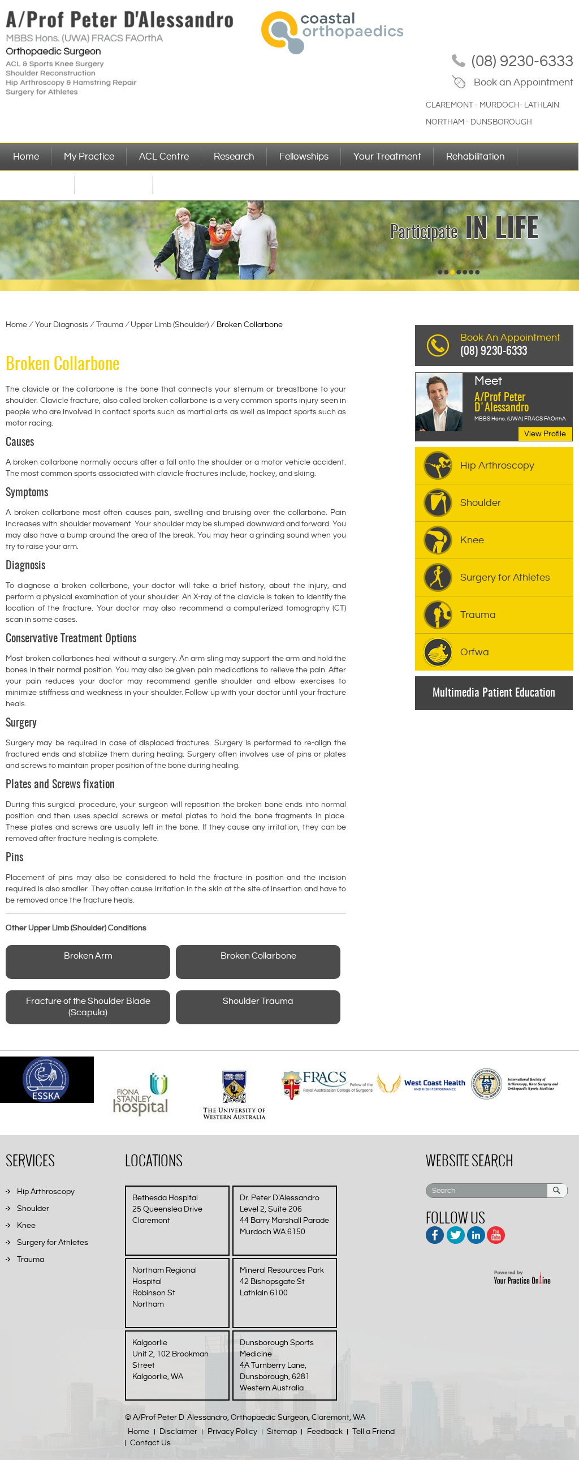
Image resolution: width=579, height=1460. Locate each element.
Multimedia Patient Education (494, 693)
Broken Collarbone (258, 956)
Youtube (495, 1233)
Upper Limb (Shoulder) (170, 325)
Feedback (325, 1432)
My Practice (89, 157)
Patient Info (38, 185)
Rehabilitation (475, 157)
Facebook (436, 1233)
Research (234, 157)
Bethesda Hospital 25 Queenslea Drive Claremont (167, 1209)
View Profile (545, 434)
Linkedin (475, 1233)
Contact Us (150, 1443)
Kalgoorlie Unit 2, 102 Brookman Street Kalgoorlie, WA (170, 1360)
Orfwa (474, 652)
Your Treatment (387, 157)
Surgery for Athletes (505, 577)
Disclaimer (178, 1432)
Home (26, 157)
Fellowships (304, 157)
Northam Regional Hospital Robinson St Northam (164, 1287)
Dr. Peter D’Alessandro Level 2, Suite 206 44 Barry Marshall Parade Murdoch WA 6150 (284, 1215)
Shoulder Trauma (258, 1001)
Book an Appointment (523, 82)
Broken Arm (88, 956)
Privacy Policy (232, 1432)
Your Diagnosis (62, 325)
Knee (472, 540)
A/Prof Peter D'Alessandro (501, 395)
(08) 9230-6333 (522, 61)
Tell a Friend (373, 1432)
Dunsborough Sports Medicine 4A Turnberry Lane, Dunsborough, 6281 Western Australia (277, 1365)
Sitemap (282, 1432)
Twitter (455, 1233)
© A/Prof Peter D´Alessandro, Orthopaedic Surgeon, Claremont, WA (245, 1418)
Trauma (110, 325)
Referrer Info (114, 185)
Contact (183, 185)
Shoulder (480, 502)
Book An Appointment (510, 344)
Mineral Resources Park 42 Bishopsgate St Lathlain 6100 (282, 1281)
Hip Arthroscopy (497, 465)
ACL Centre (164, 157)
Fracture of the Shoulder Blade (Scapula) (88, 1007)
